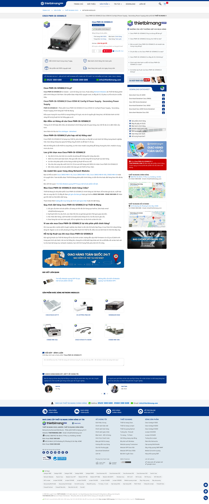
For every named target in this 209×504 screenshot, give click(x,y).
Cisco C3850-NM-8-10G (98, 174)
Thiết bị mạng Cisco (71, 10)
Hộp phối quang (91, 484)
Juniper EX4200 (81, 480)
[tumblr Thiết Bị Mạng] (67, 452)
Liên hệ (142, 4)
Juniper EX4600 (105, 480)
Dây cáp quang (156, 480)
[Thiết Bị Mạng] (52, 4)
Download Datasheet (102, 450)
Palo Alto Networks (151, 441)
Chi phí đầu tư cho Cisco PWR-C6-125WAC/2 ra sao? (146, 52)
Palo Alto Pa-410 (72, 487)
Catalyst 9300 (90, 473)
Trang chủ (78, 4)
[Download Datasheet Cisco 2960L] (163, 99)
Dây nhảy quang (144, 480)
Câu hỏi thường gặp (102, 447)
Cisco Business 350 (142, 473)
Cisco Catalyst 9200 (151, 426)
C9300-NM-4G (112, 174)
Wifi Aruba (139, 477)
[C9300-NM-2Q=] (52, 330)
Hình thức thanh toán (103, 438)
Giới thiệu (91, 4)
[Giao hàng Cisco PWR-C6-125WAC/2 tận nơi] (147, 149)
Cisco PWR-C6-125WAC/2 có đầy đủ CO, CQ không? (146, 57)
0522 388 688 (54, 79)
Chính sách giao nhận (102, 432)
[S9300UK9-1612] (114, 306)
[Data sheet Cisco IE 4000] (163, 95)
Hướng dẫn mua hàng (103, 444)
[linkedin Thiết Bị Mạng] (59, 452)
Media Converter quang (152, 450)
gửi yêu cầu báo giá (75, 194)
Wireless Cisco (120, 477)
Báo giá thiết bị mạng (102, 441)
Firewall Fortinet (48, 487)
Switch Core (153, 473)
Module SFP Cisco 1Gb (127, 447)
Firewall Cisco (160, 484)
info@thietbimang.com (110, 79)
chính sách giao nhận (79, 201)
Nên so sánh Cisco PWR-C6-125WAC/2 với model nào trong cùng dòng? (146, 45)
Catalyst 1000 (47, 473)
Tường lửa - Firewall (126, 432)
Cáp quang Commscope (65, 484)
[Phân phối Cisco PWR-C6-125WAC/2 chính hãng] (147, 23)
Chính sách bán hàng (102, 429)
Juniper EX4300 (93, 480)
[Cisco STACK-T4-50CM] (83, 330)
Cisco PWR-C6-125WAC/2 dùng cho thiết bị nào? (145, 39)
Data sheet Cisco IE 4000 (137, 95)
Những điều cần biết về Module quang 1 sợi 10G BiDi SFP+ (109, 279)
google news (151, 464)
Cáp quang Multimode (152, 444)
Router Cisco (59, 477)
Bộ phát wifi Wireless (127, 441)
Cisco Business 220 (115, 473)
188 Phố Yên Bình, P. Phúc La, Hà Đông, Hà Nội (145, 177)
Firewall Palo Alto (60, 487)
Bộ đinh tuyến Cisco (126, 454)
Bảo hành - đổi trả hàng (103, 435)
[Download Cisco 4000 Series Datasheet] (163, 109)
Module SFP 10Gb (95, 477)
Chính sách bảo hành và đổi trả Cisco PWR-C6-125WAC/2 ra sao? (144, 63)
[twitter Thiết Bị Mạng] (48, 452)
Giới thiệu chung (101, 422)
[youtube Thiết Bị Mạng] (52, 452)
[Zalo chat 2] (206, 491)
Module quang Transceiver (129, 444)
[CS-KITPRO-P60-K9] (83, 306)
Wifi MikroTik (157, 477)
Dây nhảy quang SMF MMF (154, 447)
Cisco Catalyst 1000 (151, 422)
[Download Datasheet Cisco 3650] (163, 106)
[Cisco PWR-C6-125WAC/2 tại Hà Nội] (147, 190)
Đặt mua (108, 51)
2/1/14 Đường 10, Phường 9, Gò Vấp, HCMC (144, 206)
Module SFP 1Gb (83, 477)
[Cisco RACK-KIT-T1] (52, 306)
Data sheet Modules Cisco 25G (139, 112)
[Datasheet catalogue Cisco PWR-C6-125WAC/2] (147, 88)
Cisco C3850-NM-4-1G (64, 174)
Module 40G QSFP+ (108, 477)
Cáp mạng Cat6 (127, 484)
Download (130, 4)
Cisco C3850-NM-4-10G (81, 174)
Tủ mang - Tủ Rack (126, 435)
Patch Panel (137, 484)
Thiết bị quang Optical (127, 429)
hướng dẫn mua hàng (63, 201)
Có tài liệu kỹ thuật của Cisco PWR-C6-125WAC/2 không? (145, 71)
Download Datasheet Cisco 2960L (140, 98)
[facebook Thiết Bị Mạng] (44, 452)
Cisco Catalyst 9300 (151, 429)
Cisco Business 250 (128, 473)
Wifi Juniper (47, 480)
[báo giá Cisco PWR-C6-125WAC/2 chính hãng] (147, 79)
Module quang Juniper (130, 480)
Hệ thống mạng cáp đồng (128, 438)
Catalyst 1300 (68, 473)
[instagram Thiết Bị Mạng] (55, 452)
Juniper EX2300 (150, 432)
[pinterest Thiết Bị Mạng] (63, 452)
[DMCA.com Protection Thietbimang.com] (125, 462)
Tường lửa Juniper (151, 438)
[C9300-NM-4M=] (114, 330)
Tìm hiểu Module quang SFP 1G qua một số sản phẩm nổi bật (77, 184)
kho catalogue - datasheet (67, 131)
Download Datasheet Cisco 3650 (139, 105)
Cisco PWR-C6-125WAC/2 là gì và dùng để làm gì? (145, 33)
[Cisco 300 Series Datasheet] (163, 102)
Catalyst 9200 (79, 473)
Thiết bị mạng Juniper (127, 426)
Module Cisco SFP (71, 477)
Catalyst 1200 (58, 473)
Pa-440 (82, 487)
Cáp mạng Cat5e (115, 484)
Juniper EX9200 (117, 480)
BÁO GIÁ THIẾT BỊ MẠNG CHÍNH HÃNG (71, 403)
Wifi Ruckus (147, 477)
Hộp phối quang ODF (152, 454)
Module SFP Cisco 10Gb (127, 450)
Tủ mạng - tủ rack (103, 484)
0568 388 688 (80, 79)
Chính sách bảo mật (102, 426)
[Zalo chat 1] (206, 485)
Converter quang (79, 484)
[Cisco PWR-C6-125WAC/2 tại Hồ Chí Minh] (147, 219)
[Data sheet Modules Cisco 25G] (163, 113)
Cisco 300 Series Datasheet (138, 102)
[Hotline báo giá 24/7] (206, 498)
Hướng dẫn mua (118, 51)
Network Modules (100, 92)
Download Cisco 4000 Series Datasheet (142, 109)
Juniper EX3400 (150, 435)
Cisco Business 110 (102, 473)
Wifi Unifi (130, 477)
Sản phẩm (104, 4)
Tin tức (117, 4)
